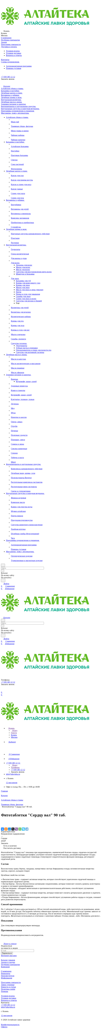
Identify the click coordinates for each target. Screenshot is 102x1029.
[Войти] (2, 690)
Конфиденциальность (10, 1025)
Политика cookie (8, 989)
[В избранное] (2, 821)
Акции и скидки (8, 962)
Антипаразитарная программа (19, 66)
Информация (6, 978)
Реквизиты (5, 973)
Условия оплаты (13, 51)
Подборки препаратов (10, 964)
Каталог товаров (8, 960)
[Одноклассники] (5, 829)
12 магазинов (11, 783)
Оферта (4, 1027)
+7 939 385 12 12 (8, 77)
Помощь (4, 991)
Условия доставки (13, 53)
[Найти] (3, 580)
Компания (5, 967)
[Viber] (16, 829)
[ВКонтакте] (2, 829)
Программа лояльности (11, 982)
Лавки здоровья (7, 985)
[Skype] (23, 829)
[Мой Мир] (9, 829)
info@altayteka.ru (13, 774)
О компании (6, 971)
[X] (12, 829)
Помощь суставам (13, 68)
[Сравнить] (2, 824)
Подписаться (7, 953)
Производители (7, 976)
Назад (14, 730)
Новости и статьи (8, 987)
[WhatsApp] (19, 829)
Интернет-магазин (9, 956)
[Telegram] (26, 829)
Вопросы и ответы (14, 55)
